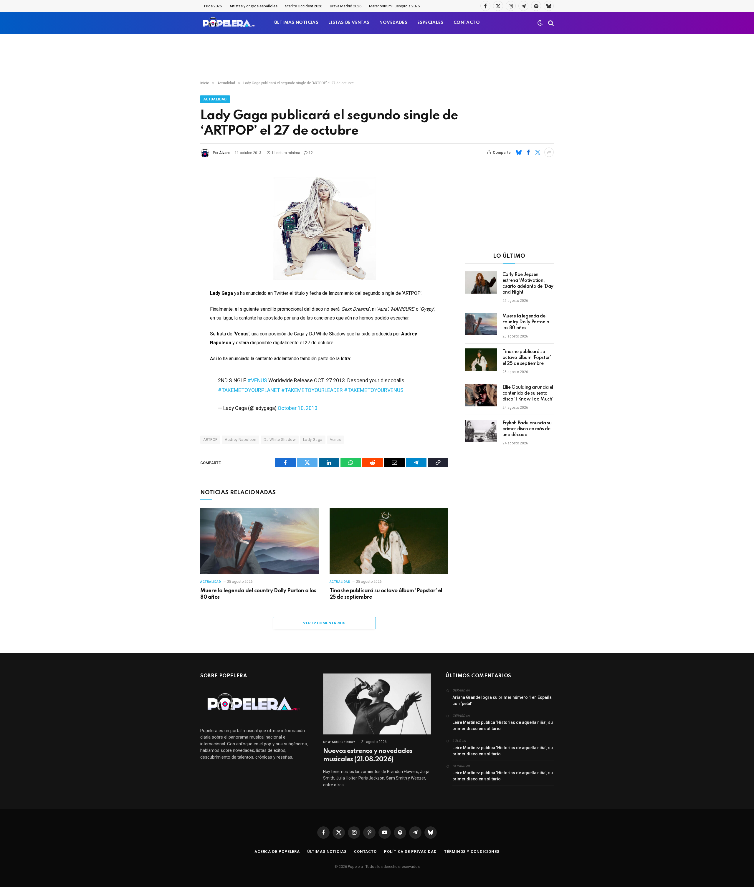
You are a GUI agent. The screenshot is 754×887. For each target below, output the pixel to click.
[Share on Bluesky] (518, 152)
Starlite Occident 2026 (303, 6)
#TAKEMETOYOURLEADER (312, 390)
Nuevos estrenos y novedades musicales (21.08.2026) (367, 755)
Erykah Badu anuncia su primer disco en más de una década (527, 429)
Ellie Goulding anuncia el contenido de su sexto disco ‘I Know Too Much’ (527, 393)
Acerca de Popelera (277, 851)
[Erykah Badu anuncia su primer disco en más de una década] (481, 431)
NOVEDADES (393, 23)
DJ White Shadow (280, 439)
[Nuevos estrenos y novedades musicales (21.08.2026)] (377, 703)
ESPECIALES (430, 23)
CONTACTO (467, 23)
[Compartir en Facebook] (528, 152)
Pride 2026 (213, 6)
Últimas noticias (327, 851)
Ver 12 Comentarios (324, 623)
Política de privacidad (410, 851)
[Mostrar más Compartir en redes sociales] (549, 152)
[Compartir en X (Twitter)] (537, 152)
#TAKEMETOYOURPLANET (249, 390)
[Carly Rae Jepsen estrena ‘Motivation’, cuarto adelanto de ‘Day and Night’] (481, 282)
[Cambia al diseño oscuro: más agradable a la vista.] (540, 23)
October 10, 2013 (298, 408)
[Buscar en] (550, 22)
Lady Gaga (313, 439)
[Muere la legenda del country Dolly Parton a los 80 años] (259, 541)
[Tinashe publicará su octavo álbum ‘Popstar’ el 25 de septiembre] (389, 541)
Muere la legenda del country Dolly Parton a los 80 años (258, 594)
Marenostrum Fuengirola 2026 (394, 6)
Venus (335, 439)
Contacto (365, 851)
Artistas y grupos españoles (253, 6)
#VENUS (257, 380)
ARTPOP (210, 439)
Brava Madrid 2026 (345, 6)
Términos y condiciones (472, 851)
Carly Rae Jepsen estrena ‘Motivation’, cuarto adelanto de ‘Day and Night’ (527, 283)
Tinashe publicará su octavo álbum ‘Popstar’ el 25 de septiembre (386, 594)
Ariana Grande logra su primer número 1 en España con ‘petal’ (502, 700)
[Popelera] (229, 23)
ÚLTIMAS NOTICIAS (296, 23)
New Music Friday (339, 742)
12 (311, 153)
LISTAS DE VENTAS (348, 23)
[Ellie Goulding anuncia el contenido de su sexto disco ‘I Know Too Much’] (481, 395)
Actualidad (215, 99)
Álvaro (224, 153)
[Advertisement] (377, 57)
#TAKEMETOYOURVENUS (374, 390)
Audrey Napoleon (240, 439)
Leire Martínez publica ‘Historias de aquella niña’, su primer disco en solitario (502, 725)
